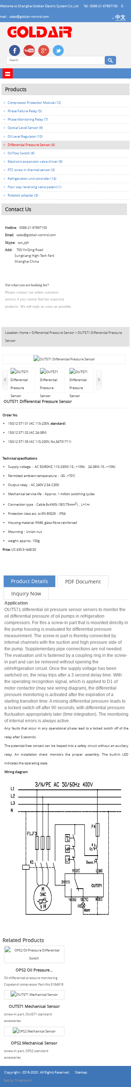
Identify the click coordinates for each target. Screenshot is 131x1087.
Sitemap (81, 1072)
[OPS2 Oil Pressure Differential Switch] (34, 954)
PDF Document (83, 581)
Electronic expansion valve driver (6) (35, 161)
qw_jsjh (23, 243)
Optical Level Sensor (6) (25, 128)
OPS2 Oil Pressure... (34, 970)
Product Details (29, 581)
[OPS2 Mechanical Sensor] (34, 1031)
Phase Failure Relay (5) (25, 111)
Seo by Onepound (18, 1080)
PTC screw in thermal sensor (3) (31, 170)
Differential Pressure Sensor (53, 333)
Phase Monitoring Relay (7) (28, 119)
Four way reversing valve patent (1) (34, 187)
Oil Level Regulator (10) (25, 136)
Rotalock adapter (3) (23, 195)
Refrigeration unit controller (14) (32, 179)
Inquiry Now (26, 593)
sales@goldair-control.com (36, 235)
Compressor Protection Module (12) (34, 103)
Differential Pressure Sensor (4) (31, 145)
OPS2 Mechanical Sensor (34, 1043)
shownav (8, 73)
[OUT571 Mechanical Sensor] (34, 994)
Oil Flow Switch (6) (21, 153)
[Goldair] (39, 37)
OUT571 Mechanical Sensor (34, 1006)
